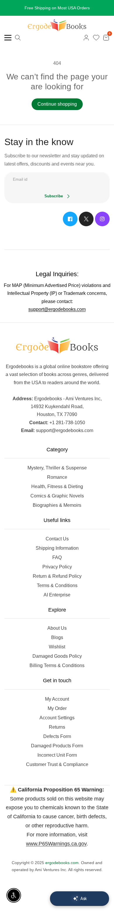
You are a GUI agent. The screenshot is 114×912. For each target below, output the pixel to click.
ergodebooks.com (62, 862)
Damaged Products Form (57, 745)
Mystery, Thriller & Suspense (57, 467)
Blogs (57, 637)
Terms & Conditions (57, 585)
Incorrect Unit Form (57, 755)
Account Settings (57, 717)
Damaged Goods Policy (57, 656)
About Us (57, 628)
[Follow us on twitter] (86, 219)
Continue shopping (57, 104)
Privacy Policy (57, 566)
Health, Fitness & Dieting (57, 486)
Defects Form (57, 736)
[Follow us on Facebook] (70, 219)
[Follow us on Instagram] (102, 219)
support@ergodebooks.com (57, 309)
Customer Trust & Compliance (57, 764)
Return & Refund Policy (57, 576)
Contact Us (57, 538)
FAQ (57, 557)
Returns (57, 727)
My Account (57, 699)
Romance (57, 477)
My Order (57, 708)
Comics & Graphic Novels (57, 495)
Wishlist (57, 646)
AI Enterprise (57, 594)
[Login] (86, 37)
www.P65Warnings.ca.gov (56, 844)
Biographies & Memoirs (57, 505)
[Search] (17, 37)
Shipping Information (57, 548)
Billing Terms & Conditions (57, 665)
